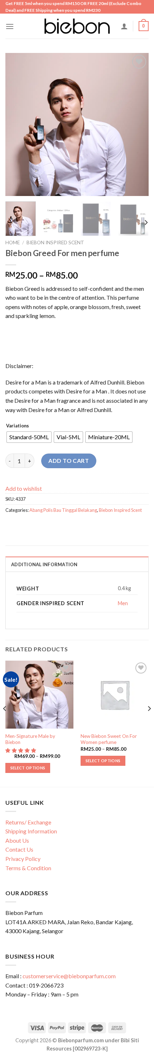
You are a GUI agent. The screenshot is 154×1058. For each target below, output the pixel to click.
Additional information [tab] (44, 564)
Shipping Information (31, 831)
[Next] (136, 124)
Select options (27, 767)
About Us (17, 840)
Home (12, 242)
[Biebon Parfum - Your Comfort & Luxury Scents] (77, 26)
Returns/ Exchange (28, 822)
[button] (21, 750)
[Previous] (17, 124)
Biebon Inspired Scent (55, 242)
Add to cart (68, 460)
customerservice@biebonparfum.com (69, 976)
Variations (17, 425)
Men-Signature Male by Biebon (30, 739)
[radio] (29, 437)
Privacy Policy (22, 858)
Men (123, 603)
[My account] (124, 26)
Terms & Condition (28, 867)
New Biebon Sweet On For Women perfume (109, 739)
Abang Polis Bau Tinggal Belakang (63, 510)
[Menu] (9, 26)
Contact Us (19, 849)
